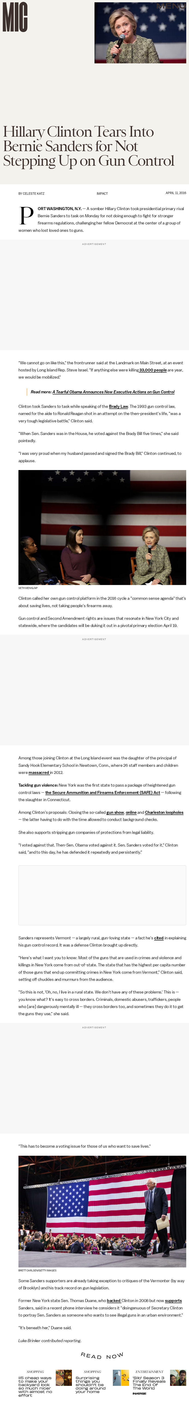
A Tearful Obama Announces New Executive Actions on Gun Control (113, 392)
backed (114, 1301)
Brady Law (118, 406)
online (131, 812)
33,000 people (153, 370)
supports (173, 1301)
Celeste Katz (33, 193)
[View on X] (102, 895)
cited (159, 938)
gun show (115, 812)
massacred (39, 772)
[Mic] (15, 17)
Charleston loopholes (164, 812)
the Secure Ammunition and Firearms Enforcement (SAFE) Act (102, 793)
